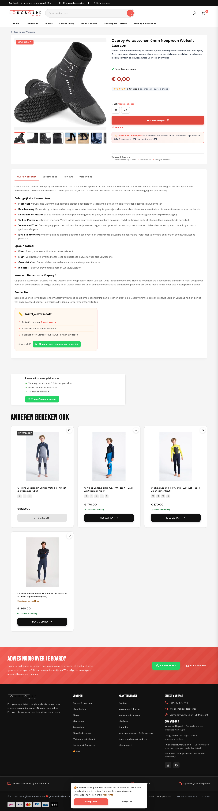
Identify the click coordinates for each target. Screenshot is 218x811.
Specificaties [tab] (50, 176)
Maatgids (123, 720)
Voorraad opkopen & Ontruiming (136, 733)
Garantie (123, 727)
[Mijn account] (196, 13)
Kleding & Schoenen (145, 23)
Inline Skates (79, 709)
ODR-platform (164, 796)
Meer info (108, 794)
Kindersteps (79, 727)
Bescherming (66, 23)
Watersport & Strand (115, 23)
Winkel (16, 23)
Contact (123, 703)
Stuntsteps (78, 720)
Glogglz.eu (181, 737)
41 (116, 110)
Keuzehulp (32, 23)
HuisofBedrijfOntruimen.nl (187, 746)
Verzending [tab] (85, 176)
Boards (49, 23)
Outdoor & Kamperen (84, 745)
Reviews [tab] (68, 176)
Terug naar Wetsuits (24, 32)
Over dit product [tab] (26, 176)
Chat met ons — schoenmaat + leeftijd (58, 344)
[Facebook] (176, 765)
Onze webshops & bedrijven (133, 738)
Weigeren (127, 801)
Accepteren (91, 801)
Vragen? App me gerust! (43, 399)
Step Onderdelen (82, 733)
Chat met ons (168, 665)
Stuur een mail (198, 665)
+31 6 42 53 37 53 (179, 702)
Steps (76, 715)
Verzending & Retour (129, 709)
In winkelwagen (156, 120)
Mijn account (125, 745)
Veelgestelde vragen (129, 715)
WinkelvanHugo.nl (184, 728)
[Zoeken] (130, 13)
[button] (19, 138)
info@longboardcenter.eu (183, 708)
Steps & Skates (89, 23)
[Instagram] (168, 765)
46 (125, 110)
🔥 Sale (76, 750)
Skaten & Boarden (82, 703)
